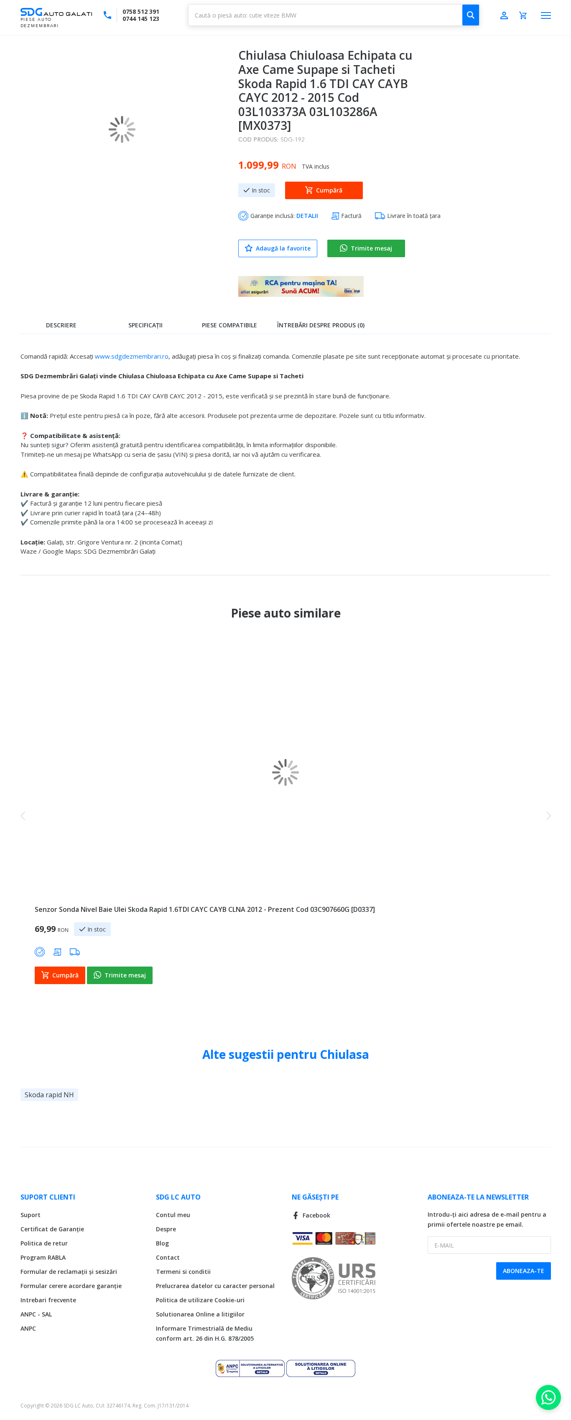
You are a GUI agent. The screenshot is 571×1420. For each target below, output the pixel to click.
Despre (166, 1229)
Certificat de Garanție (52, 1229)
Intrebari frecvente (48, 1300)
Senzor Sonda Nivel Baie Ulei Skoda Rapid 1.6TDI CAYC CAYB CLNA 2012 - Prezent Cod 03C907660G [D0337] (205, 909)
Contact (168, 1257)
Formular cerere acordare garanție (71, 1286)
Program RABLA (43, 1257)
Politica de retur (44, 1243)
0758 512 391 (140, 11)
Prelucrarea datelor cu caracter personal (215, 1286)
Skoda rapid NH (49, 1094)
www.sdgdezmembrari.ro (131, 356)
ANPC (28, 1328)
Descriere (61, 325)
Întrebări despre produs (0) (321, 325)
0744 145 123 (140, 19)
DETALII (307, 216)
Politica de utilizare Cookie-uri (200, 1300)
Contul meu (173, 1215)
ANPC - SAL (36, 1314)
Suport (30, 1215)
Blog (162, 1243)
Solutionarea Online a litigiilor (200, 1314)
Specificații (145, 325)
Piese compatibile (229, 325)
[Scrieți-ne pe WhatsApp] (548, 1397)
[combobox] (333, 15)
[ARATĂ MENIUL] (546, 15)
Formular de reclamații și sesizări (68, 1272)
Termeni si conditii (183, 1272)
